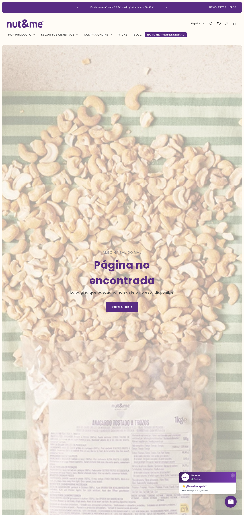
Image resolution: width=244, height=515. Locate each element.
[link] (122, 307)
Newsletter (217, 7)
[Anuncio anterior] (77, 7)
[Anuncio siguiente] (166, 7)
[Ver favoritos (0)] (219, 24)
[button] (211, 24)
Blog (233, 7)
